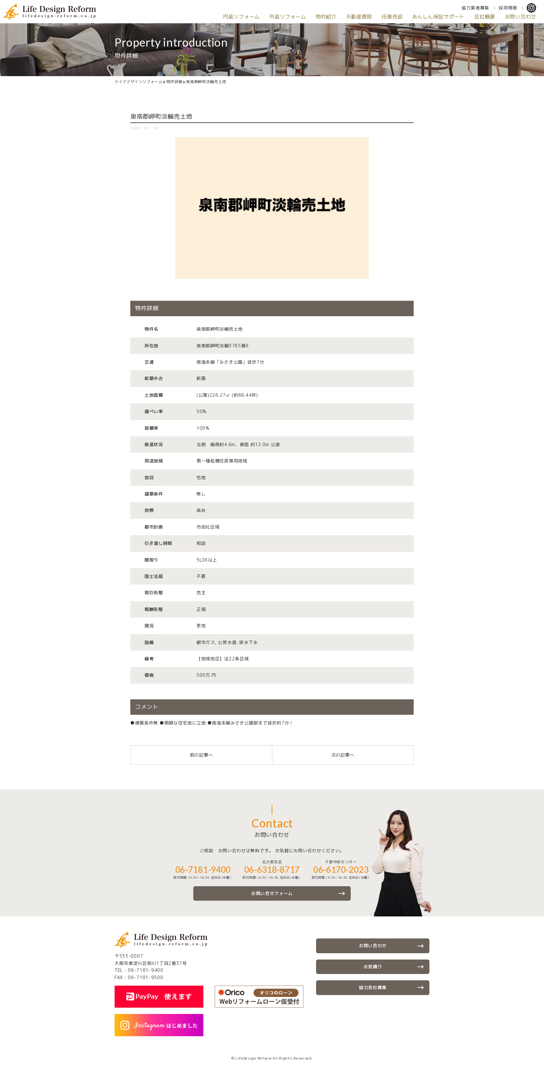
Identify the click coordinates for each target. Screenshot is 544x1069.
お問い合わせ (520, 16)
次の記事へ (342, 755)
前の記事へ (201, 755)
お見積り (373, 967)
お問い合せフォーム (272, 893)
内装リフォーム (241, 16)
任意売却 (392, 16)
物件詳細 (174, 81)
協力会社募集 (373, 987)
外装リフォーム (287, 16)
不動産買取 (359, 16)
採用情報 (508, 8)
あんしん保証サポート (438, 16)
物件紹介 (326, 16)
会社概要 (484, 16)
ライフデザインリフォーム (138, 81)
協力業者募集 (475, 8)
